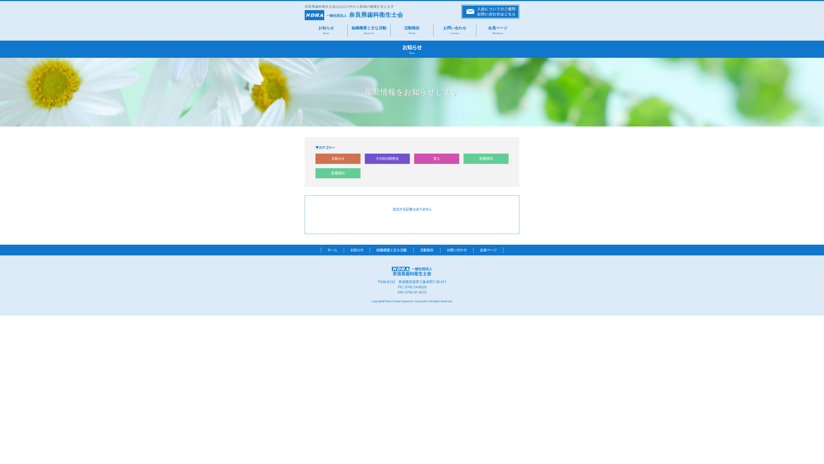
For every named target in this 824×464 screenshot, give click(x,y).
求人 (436, 158)
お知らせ (326, 28)
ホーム (332, 250)
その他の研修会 (387, 158)
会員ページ (497, 28)
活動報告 (412, 28)
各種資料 (486, 158)
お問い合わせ (455, 28)
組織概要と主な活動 (369, 28)
